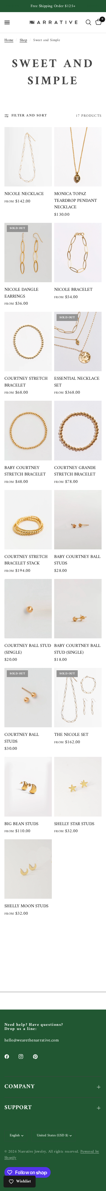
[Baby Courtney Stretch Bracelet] (28, 430)
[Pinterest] (39, 1056)
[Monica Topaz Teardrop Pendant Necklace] (78, 156)
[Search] (88, 22)
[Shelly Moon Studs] (28, 869)
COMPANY (19, 1087)
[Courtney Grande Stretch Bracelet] (78, 430)
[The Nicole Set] (78, 697)
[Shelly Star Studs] (78, 786)
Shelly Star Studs (74, 824)
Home (8, 40)
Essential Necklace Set (77, 382)
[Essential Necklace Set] (78, 341)
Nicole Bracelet (73, 290)
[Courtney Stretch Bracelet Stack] (28, 519)
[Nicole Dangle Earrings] (28, 252)
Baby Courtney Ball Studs (77, 560)
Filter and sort (29, 116)
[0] (97, 22)
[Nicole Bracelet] (78, 252)
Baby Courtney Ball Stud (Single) (77, 649)
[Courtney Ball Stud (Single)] (28, 608)
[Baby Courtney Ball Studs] (78, 519)
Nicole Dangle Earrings (21, 293)
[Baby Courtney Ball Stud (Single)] (78, 608)
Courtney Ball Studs (21, 738)
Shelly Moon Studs (26, 906)
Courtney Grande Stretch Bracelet (75, 471)
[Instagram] (25, 1056)
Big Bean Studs (21, 824)
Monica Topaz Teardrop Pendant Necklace (75, 201)
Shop (23, 40)
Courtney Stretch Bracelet (26, 382)
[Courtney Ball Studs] (28, 697)
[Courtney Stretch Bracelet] (28, 341)
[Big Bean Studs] (28, 786)
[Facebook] (10, 1056)
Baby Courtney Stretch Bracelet (25, 471)
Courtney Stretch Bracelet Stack (26, 560)
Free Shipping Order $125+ (53, 6)
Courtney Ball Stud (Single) (27, 649)
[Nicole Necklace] (28, 156)
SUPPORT (18, 1108)
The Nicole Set (71, 735)
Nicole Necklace (24, 194)
